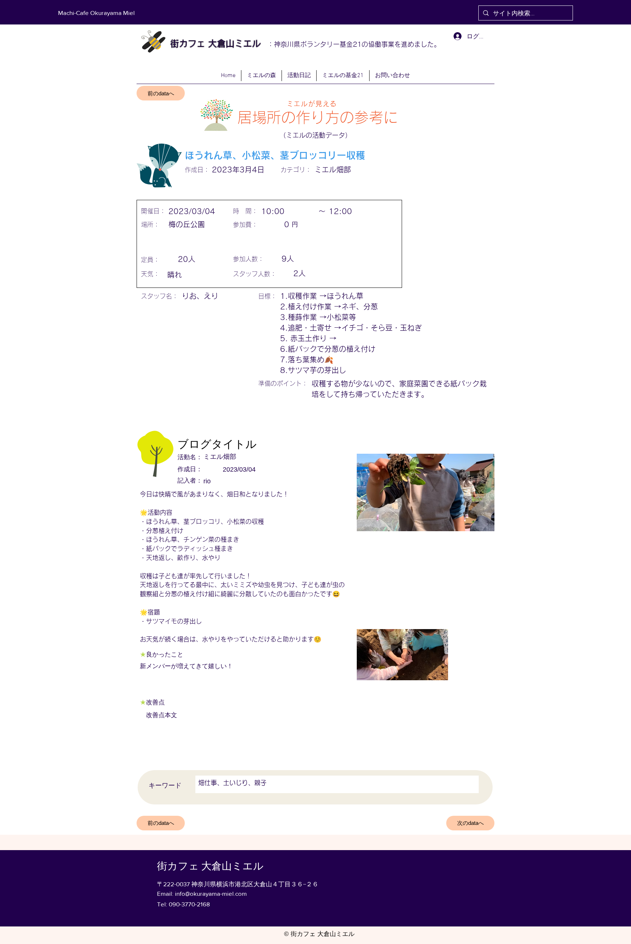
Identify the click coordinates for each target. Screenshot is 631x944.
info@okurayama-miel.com (211, 893)
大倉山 (219, 43)
